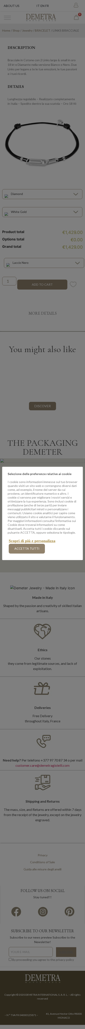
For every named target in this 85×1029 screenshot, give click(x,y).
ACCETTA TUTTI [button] (26, 548)
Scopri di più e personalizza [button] (32, 541)
